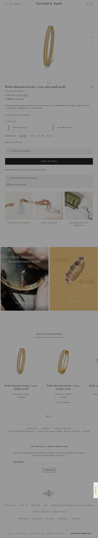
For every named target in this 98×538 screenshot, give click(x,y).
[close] (92, 530)
